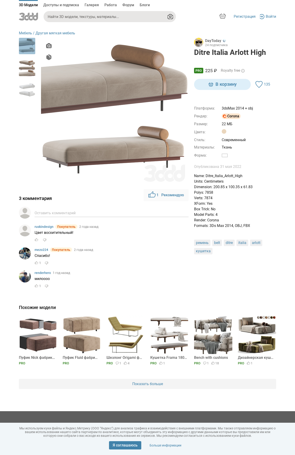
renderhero (43, 273)
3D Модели (28, 5)
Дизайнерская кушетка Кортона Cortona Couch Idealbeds (256, 357)
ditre (229, 243)
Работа (110, 5)
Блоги (145, 5)
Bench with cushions (211, 357)
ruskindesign (44, 227)
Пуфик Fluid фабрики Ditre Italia (81, 357)
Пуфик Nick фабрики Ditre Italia (37, 357)
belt (217, 243)
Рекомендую (170, 195)
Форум (128, 5)
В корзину (226, 84)
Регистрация (245, 16)
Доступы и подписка (61, 5)
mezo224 (41, 250)
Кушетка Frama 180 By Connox (168, 357)
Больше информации (165, 445)
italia (242, 243)
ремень (202, 243)
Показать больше (147, 384)
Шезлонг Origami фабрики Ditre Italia (124, 357)
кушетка (203, 251)
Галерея (92, 5)
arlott (256, 243)
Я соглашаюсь (125, 445)
